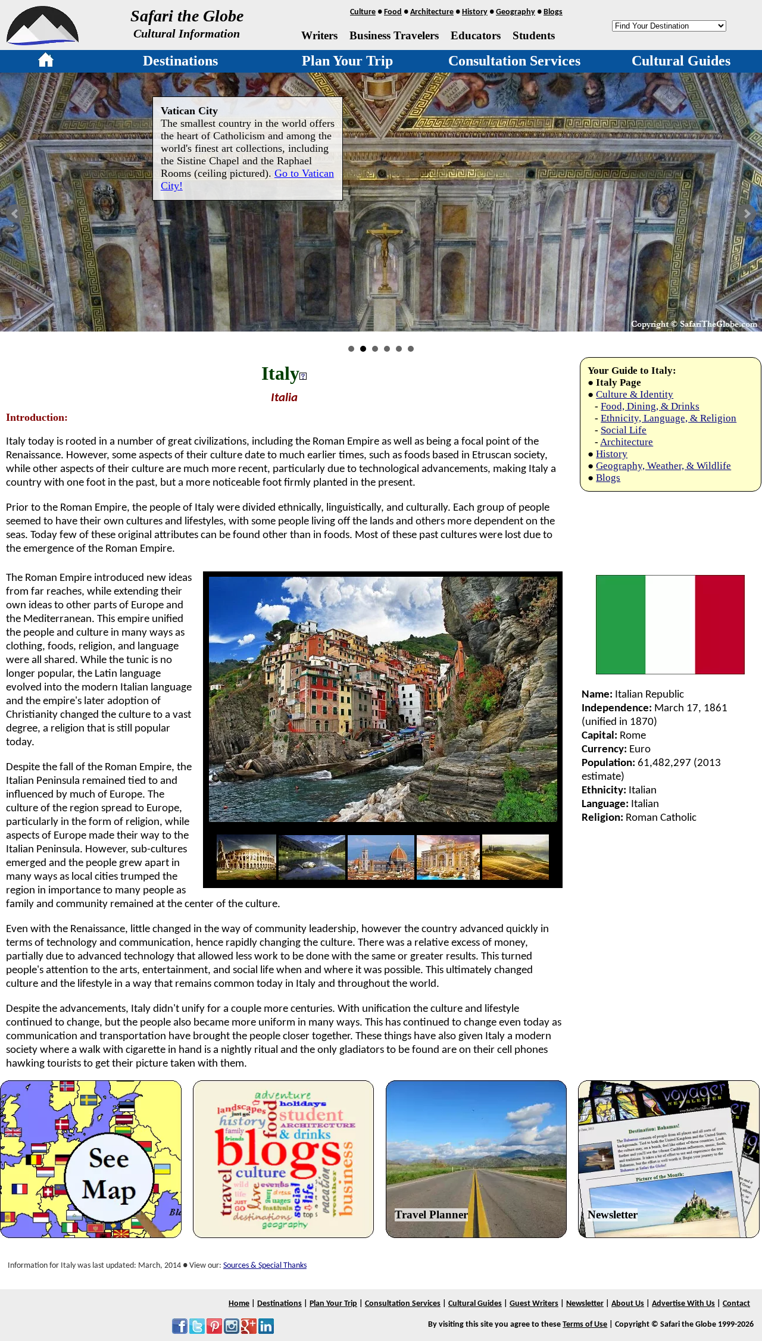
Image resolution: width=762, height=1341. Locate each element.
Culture (363, 12)
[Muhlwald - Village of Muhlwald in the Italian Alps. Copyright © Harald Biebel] (312, 877)
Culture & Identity (634, 394)
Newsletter (613, 1214)
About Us (627, 1303)
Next (746, 213)
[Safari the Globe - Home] (43, 41)
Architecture (432, 12)
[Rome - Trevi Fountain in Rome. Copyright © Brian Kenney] (448, 877)
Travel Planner (431, 1214)
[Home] (46, 62)
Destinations (180, 60)
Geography (515, 12)
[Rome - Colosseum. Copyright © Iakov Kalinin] (246, 877)
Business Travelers (394, 35)
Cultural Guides (681, 60)
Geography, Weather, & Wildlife (663, 465)
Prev (15, 213)
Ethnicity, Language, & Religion (668, 418)
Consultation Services (514, 60)
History (475, 12)
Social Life (624, 430)
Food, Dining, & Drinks (650, 406)
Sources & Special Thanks (265, 1265)
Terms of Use (585, 1324)
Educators (476, 35)
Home (239, 1303)
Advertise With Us (683, 1303)
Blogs (553, 12)
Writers (319, 35)
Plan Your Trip (347, 60)
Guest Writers (534, 1303)
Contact (736, 1303)
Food (393, 12)
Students (534, 35)
